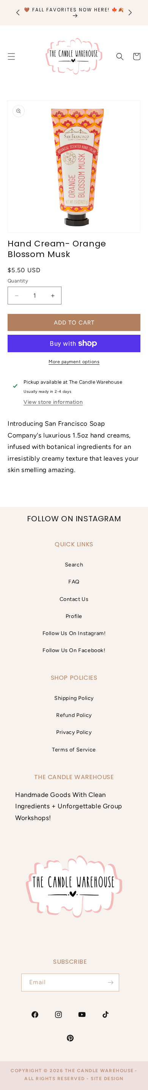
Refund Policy (74, 715)
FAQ (74, 582)
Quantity (18, 281)
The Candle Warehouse (99, 1070)
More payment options (74, 361)
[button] (120, 56)
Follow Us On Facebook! (74, 650)
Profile (74, 616)
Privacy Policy (73, 732)
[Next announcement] (130, 12)
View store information (53, 402)
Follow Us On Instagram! (74, 633)
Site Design (107, 1078)
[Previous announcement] (17, 12)
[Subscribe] (110, 982)
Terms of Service (74, 750)
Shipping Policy (74, 698)
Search (74, 564)
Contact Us (74, 599)
